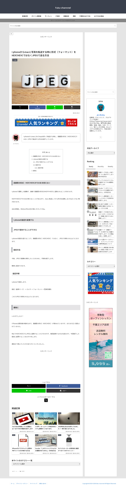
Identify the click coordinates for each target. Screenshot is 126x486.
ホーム (12, 483)
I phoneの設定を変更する (40, 159)
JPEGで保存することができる (44, 162)
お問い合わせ (42, 483)
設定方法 (38, 165)
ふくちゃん (101, 115)
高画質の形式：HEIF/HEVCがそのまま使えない (47, 156)
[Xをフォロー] (46, 400)
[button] (115, 26)
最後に (35, 171)
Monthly (101, 166)
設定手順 (40, 168)
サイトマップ (33, 483)
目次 (43, 152)
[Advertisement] (46, 42)
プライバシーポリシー (22, 483)
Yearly (91, 166)
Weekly (110, 166)
